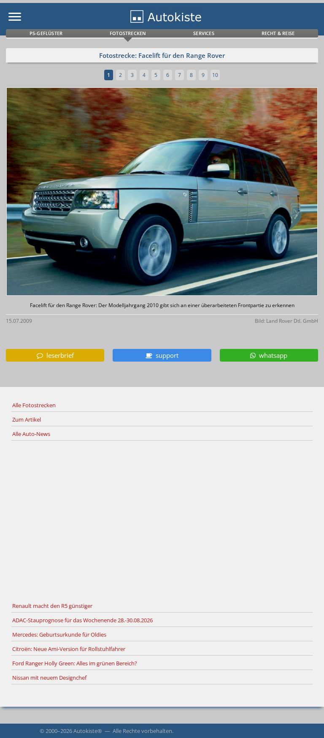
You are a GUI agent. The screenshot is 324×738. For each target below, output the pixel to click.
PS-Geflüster (46, 33)
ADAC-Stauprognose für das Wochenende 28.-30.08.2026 (82, 620)
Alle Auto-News (31, 434)
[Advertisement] (162, 520)
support (165, 355)
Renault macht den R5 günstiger (52, 606)
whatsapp (271, 355)
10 (215, 75)
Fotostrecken (128, 33)
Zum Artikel (26, 419)
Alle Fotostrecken (34, 405)
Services (203, 33)
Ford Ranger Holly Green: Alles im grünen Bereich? (74, 663)
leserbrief (58, 355)
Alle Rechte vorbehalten (142, 731)
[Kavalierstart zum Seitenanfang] (306, 720)
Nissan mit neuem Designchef (49, 677)
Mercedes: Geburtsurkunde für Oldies (59, 634)
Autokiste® (87, 731)
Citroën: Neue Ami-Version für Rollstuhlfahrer (68, 649)
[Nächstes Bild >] (213, 192)
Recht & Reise (278, 33)
